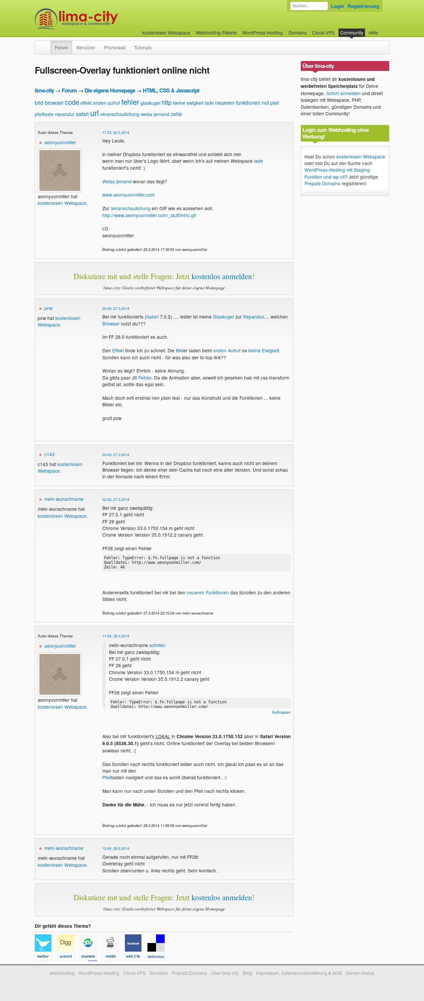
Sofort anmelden (343, 93)
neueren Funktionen (208, 592)
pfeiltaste (44, 114)
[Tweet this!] (46, 957)
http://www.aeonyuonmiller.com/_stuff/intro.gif (149, 215)
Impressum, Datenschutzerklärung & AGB (299, 973)
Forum (61, 47)
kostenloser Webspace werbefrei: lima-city (101, 19)
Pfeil (106, 777)
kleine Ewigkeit (263, 350)
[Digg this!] (68, 957)
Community (351, 32)
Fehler (144, 377)
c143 (49, 454)
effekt (86, 102)
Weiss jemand (117, 181)
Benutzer (86, 47)
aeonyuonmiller (60, 142)
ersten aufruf (106, 102)
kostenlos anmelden (221, 276)
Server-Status (360, 973)
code (72, 102)
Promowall (115, 47)
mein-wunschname (63, 499)
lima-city (44, 90)
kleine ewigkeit (188, 102)
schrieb (157, 645)
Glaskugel (223, 316)
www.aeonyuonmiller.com (128, 194)
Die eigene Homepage (109, 90)
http (167, 102)
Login (337, 6)
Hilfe (373, 32)
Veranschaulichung (130, 208)
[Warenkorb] (383, 29)
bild (39, 102)
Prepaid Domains (322, 183)
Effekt (118, 350)
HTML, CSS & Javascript (171, 90)
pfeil (274, 102)
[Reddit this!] (113, 957)
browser (54, 102)
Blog (247, 973)
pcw (48, 308)
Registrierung (363, 6)
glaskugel (150, 102)
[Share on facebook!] (136, 957)
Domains (298, 32)
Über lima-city (225, 973)
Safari (152, 316)
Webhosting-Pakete (216, 32)
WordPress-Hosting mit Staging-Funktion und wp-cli (337, 173)
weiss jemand (155, 114)
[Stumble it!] (91, 957)
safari (82, 114)
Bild (180, 350)
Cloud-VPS (323, 32)
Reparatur (253, 316)
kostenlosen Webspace (62, 203)
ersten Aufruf (226, 350)
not (265, 102)
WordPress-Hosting (262, 32)
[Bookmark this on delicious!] (158, 957)
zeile (176, 114)
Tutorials (143, 47)
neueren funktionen (237, 102)
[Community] (46, 44)
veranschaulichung (119, 114)
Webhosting (62, 973)
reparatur (65, 114)
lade (209, 102)
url (94, 112)
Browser (111, 323)
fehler (130, 101)
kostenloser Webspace (166, 32)
